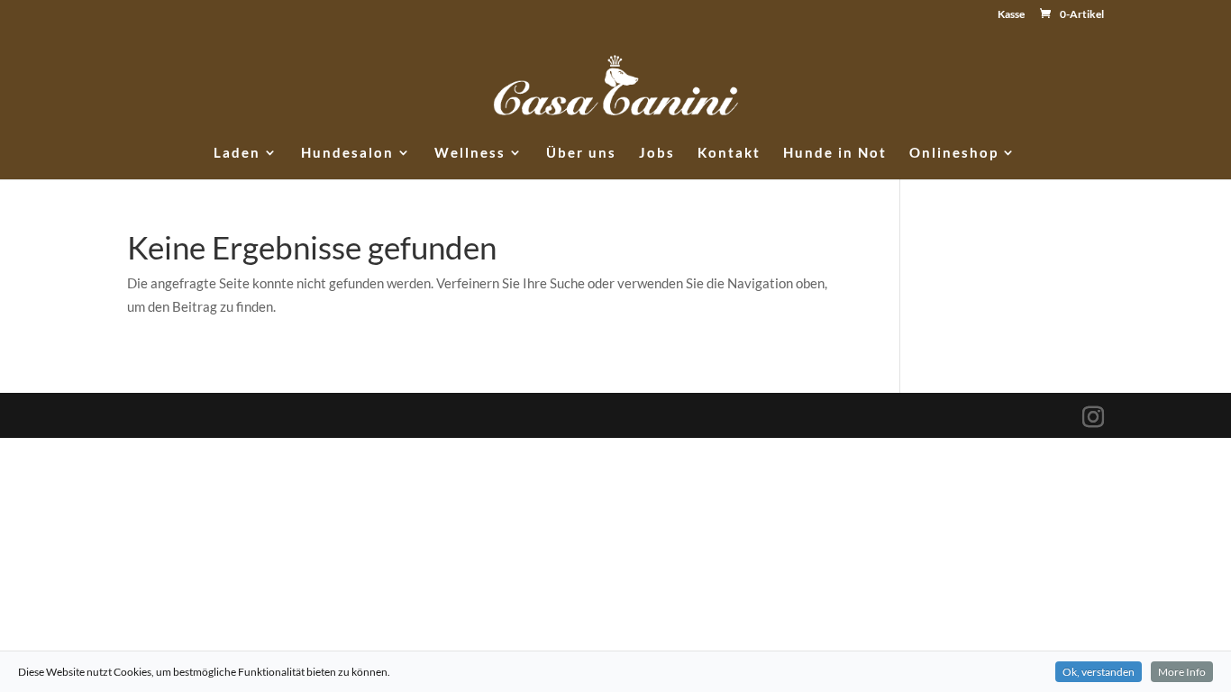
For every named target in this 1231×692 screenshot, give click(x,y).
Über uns (581, 153)
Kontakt (729, 153)
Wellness (470, 153)
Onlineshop (953, 153)
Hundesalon (347, 153)
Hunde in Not (835, 153)
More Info (1182, 671)
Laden (237, 153)
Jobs (657, 153)
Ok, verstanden (1098, 671)
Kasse (1011, 15)
